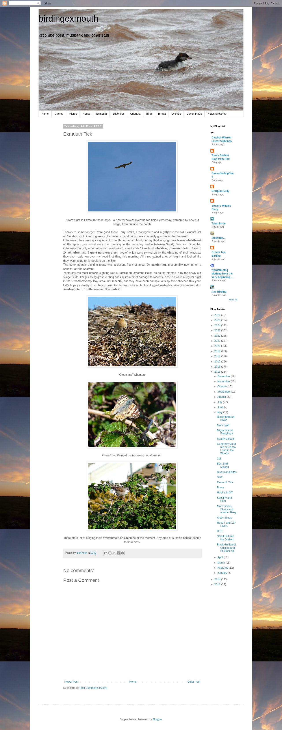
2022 (217, 335)
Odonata (135, 113)
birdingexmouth (68, 18)
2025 (217, 320)
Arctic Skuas (224, 517)
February (223, 567)
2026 (217, 315)
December (224, 376)
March (221, 562)
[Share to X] (114, 553)
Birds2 (162, 113)
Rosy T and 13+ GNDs (226, 524)
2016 (217, 366)
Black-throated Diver (225, 418)
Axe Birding (219, 291)
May (220, 412)
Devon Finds (194, 113)
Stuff (219, 477)
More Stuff (223, 425)
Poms (220, 487)
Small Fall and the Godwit (225, 538)
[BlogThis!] (110, 553)
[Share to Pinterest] (122, 553)
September (224, 391)
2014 (217, 579)
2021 (217, 340)
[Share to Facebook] (118, 553)
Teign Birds (219, 223)
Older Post (193, 681)
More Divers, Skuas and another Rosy (226, 509)
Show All (233, 300)
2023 (217, 330)
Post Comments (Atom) (93, 687)
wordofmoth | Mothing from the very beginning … (222, 274)
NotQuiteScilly (220, 191)
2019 (217, 351)
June (220, 407)
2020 (217, 345)
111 (219, 458)
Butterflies (118, 113)
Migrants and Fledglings (225, 432)
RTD (220, 531)
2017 (217, 361)
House (87, 113)
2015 (217, 371)
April (220, 557)
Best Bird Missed (223, 465)
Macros (58, 113)
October (222, 386)
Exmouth (101, 113)
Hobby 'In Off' (225, 492)
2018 (217, 356)
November (224, 381)
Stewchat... (218, 237)
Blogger (157, 719)
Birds (149, 113)
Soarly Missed (225, 438)
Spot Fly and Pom (224, 499)
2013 (217, 584)
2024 (217, 325)
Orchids (176, 113)
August (221, 396)
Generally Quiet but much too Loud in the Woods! (226, 448)
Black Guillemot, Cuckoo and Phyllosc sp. (226, 548)
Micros (73, 113)
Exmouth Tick (225, 482)
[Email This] (106, 553)
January (222, 572)
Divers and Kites (227, 472)
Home (45, 113)
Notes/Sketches (217, 113)
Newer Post (71, 681)
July (220, 402)
